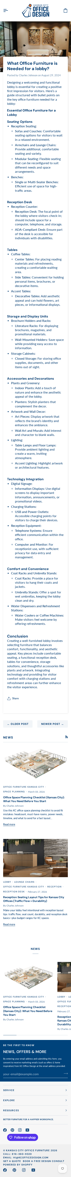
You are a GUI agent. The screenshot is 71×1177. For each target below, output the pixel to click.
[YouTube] (27, 1130)
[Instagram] (20, 1130)
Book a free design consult (43, 1161)
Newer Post (52, 724)
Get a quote (12, 1161)
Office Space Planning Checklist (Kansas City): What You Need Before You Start (34, 799)
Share (15, 698)
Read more (9, 824)
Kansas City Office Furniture (28, 1150)
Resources (11, 1110)
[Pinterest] (12, 1130)
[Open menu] (9, 10)
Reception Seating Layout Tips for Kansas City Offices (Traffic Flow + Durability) (33, 899)
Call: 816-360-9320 (17, 1154)
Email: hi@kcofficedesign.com (26, 1157)
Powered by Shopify (18, 1164)
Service (9, 1090)
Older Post (18, 724)
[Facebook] (5, 1130)
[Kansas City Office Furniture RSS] (66, 737)
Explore (9, 1100)
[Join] (64, 1073)
